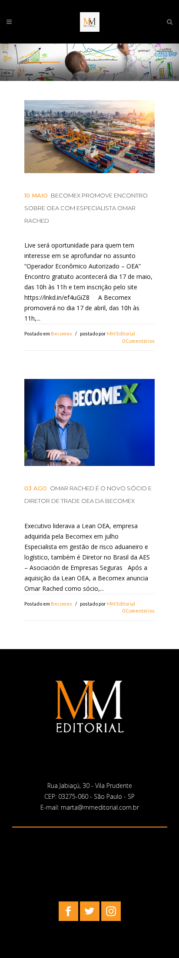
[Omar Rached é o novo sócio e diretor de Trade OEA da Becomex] (89, 422)
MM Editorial (121, 333)
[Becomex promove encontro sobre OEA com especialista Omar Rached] (89, 137)
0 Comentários (138, 341)
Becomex (61, 333)
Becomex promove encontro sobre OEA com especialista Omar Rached (86, 208)
